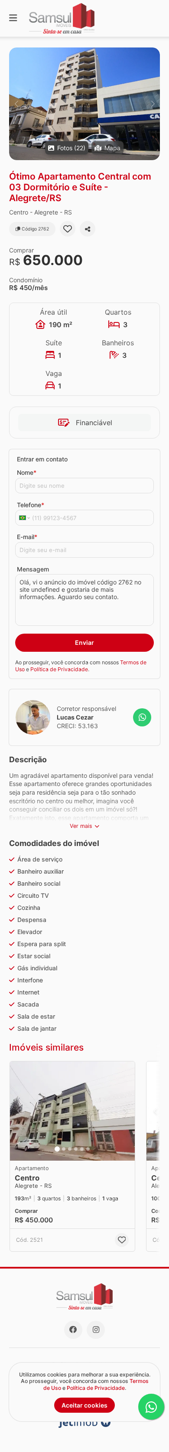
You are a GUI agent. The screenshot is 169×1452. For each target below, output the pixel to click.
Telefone (30, 504)
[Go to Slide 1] (57, 1149)
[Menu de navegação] (13, 18)
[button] (84, 103)
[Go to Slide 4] (76, 1149)
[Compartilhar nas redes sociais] (87, 229)
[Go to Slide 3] (70, 1149)
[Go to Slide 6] (88, 1149)
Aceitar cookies (84, 1405)
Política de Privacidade (59, 669)
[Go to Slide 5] (82, 1149)
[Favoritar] (67, 229)
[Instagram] (96, 1330)
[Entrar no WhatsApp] (142, 717)
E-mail (27, 536)
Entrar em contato (42, 459)
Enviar (84, 642)
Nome (26, 472)
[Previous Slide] (16, 103)
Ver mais (81, 826)
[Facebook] (73, 1330)
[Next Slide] (153, 103)
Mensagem (33, 569)
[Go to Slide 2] (63, 1149)
